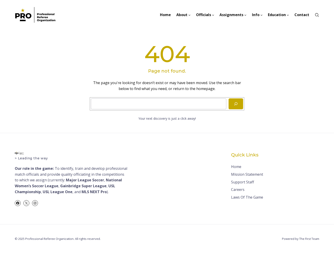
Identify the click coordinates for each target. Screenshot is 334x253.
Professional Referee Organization (49, 239)
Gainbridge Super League (83, 185)
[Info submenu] (261, 15)
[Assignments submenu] (245, 15)
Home (236, 166)
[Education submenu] (288, 15)
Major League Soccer (85, 180)
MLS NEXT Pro (94, 191)
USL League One (57, 191)
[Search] (236, 103)
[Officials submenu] (213, 15)
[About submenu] (189, 15)
